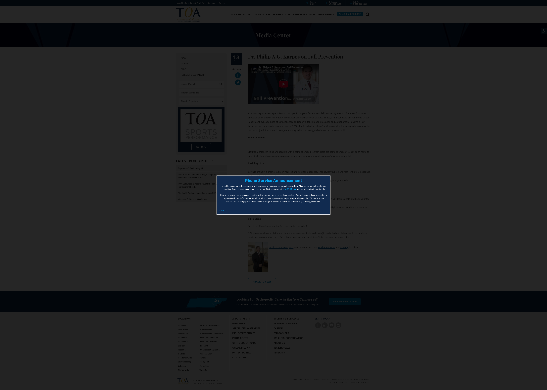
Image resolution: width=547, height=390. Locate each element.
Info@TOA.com (289, 189)
